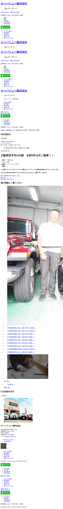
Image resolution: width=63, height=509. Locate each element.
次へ (18, 175)
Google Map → (8, 441)
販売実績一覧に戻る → (10, 175)
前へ (2, 175)
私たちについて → (9, 439)
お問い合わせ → (5, 12)
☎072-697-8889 (14, 12)
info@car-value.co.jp (10, 436)
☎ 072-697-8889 (5, 113)
